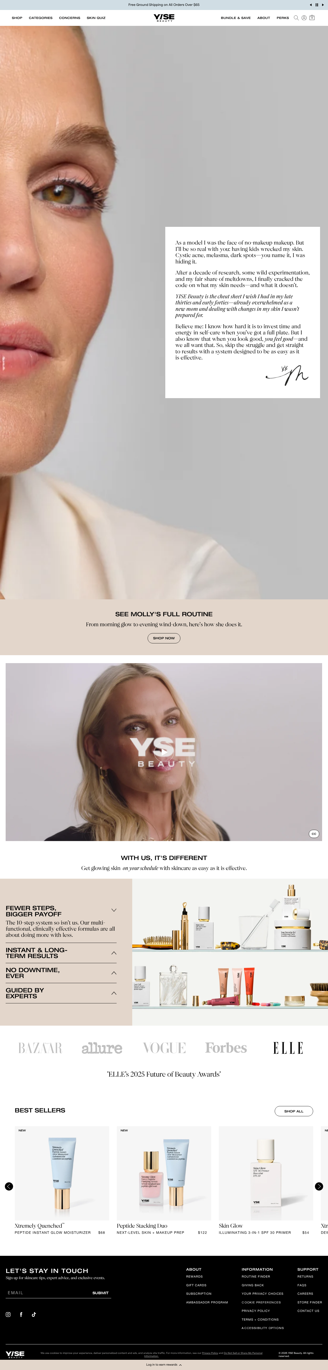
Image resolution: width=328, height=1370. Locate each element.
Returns (305, 1277)
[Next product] (319, 1186)
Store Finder (310, 1303)
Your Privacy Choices (262, 1294)
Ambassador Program (207, 1303)
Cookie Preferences (261, 1302)
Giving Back (253, 1285)
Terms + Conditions (260, 1320)
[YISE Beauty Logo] (15, 1354)
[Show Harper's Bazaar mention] (40, 1048)
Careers (305, 1294)
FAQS (302, 1285)
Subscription (199, 1294)
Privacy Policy (256, 1311)
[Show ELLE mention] (288, 1048)
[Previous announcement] (311, 5)
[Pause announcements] (317, 5)
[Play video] (164, 752)
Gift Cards (196, 1285)
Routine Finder (256, 1277)
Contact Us (309, 1311)
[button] (164, 1365)
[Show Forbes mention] (226, 1048)
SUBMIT (101, 1293)
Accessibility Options (263, 1328)
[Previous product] (9, 1186)
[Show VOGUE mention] (164, 1048)
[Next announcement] (323, 5)
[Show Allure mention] (102, 1048)
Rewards (194, 1277)
